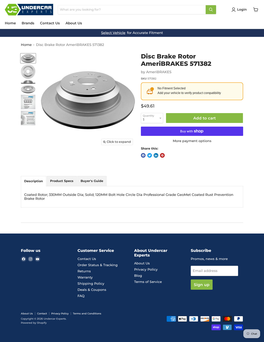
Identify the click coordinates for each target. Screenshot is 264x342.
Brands (28, 23)
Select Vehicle (113, 33)
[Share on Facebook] (143, 155)
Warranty (85, 277)
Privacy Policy (146, 269)
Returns (84, 271)
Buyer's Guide (92, 181)
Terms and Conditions (87, 313)
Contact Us (50, 23)
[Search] (211, 9)
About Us (74, 23)
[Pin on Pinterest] (162, 155)
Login (242, 9)
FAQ (80, 296)
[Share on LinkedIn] (156, 155)
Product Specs (61, 181)
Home (10, 23)
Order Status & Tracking (97, 265)
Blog (138, 276)
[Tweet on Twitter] (149, 155)
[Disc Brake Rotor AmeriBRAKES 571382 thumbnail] (28, 58)
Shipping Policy (90, 283)
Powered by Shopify (34, 322)
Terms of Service (148, 282)
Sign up (201, 284)
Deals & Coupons (91, 290)
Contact (42, 313)
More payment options (192, 141)
